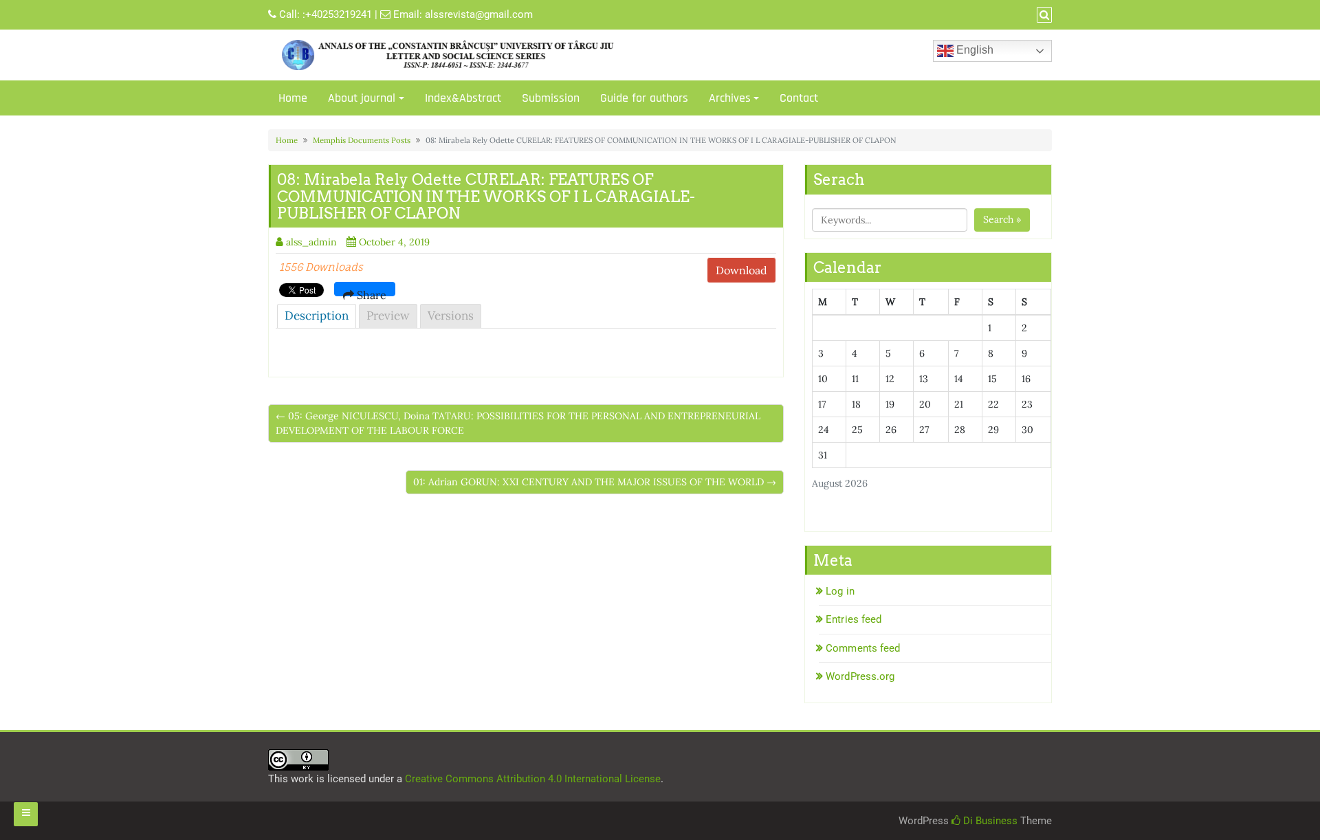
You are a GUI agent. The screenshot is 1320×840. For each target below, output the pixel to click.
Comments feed (863, 648)
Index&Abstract (463, 98)
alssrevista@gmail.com (479, 14)
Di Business (989, 821)
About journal (361, 98)
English (973, 50)
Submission (551, 98)
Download (741, 270)
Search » (1002, 219)
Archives (730, 98)
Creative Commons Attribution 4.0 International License (533, 779)
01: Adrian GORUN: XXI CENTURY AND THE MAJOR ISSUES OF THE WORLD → (594, 482)
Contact (799, 98)
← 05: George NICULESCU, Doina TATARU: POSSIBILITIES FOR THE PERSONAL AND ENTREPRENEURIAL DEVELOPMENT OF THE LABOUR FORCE (518, 423)
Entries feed (853, 619)
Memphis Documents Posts (361, 140)
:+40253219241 (337, 14)
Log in (840, 591)
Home (292, 98)
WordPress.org (860, 676)
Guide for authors (644, 98)
